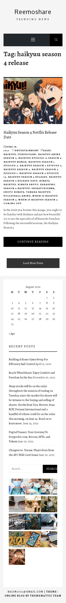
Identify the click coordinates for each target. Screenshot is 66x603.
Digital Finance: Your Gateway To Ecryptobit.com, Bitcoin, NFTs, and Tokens (29, 436)
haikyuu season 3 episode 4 (41, 165)
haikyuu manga (15, 161)
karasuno (47, 184)
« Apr (12, 334)
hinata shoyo (28, 184)
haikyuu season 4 (17, 169)
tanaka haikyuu (38, 191)
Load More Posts (33, 263)
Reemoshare (33, 11)
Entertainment (27, 150)
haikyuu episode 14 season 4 (39, 157)
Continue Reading (33, 242)
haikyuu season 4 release (27, 176)
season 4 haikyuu (17, 188)
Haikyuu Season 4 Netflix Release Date (30, 135)
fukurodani (27, 154)
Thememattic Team (45, 595)
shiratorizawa (43, 188)
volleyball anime (17, 195)
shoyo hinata (14, 191)
